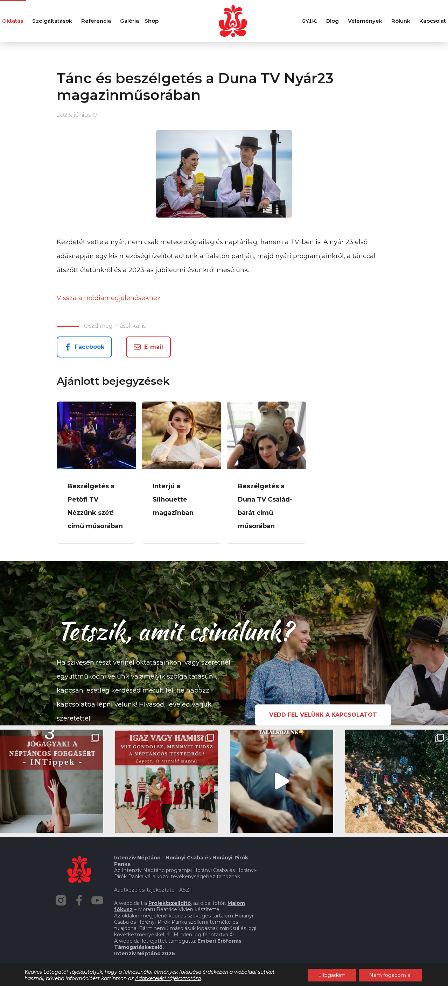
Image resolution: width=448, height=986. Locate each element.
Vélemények (365, 20)
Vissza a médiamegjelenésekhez (109, 298)
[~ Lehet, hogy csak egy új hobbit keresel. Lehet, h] (281, 781)
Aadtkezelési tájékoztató (144, 890)
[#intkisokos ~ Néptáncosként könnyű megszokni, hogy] (166, 781)
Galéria (129, 20)
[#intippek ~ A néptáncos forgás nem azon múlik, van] (51, 781)
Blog (332, 20)
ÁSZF (185, 890)
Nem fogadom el (390, 975)
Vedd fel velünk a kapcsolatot (323, 714)
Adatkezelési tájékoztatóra (168, 978)
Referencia (96, 20)
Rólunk (400, 20)
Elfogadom (331, 975)
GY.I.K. (309, 20)
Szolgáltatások (52, 20)
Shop (152, 20)
